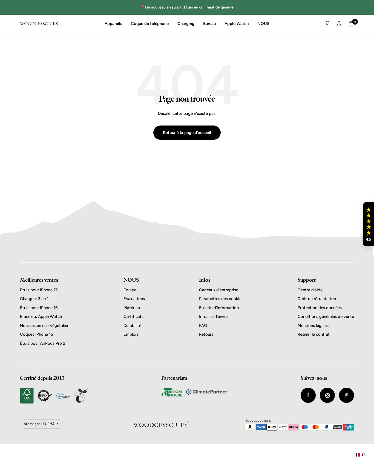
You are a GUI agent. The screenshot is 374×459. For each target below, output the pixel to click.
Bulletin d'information (219, 307)
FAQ (203, 325)
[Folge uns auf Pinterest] (346, 395)
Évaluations (134, 298)
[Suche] (327, 23)
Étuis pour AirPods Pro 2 (42, 343)
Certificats (133, 316)
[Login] (338, 23)
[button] (368, 224)
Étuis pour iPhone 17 (38, 289)
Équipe (129, 289)
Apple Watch (237, 23)
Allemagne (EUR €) (39, 424)
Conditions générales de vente (326, 316)
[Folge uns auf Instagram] (327, 395)
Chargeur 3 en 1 (34, 298)
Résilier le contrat (314, 334)
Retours (206, 334)
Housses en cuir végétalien (44, 325)
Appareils (113, 23)
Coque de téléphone (150, 23)
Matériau (131, 307)
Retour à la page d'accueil (187, 132)
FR (364, 455)
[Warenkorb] (351, 23)
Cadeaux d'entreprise (218, 289)
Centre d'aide (310, 289)
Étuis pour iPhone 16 (39, 307)
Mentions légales (313, 325)
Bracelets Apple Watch (41, 316)
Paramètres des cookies (221, 298)
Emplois (130, 334)
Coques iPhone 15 (36, 334)
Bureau (209, 23)
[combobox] (361, 455)
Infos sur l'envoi (213, 316)
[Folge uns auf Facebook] (308, 395)
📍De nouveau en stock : (187, 7)
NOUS (263, 23)
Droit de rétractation (317, 298)
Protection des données (320, 307)
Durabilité (132, 325)
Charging (185, 23)
